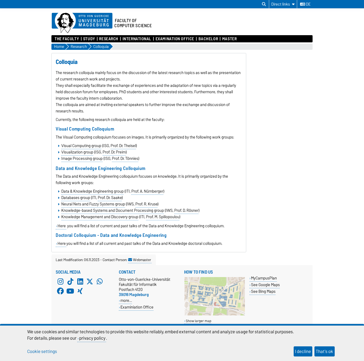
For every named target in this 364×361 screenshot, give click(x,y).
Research (108, 39)
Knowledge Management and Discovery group (99, 217)
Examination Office (175, 39)
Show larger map (198, 321)
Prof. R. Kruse (146, 204)
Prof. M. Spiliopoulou (162, 217)
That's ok (324, 351)
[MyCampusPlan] (214, 314)
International (137, 39)
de (307, 4)
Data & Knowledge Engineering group (92, 191)
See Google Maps (265, 284)
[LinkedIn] (80, 281)
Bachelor (208, 39)
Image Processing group (82, 158)
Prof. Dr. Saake (110, 197)
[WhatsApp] (99, 281)
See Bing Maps (263, 291)
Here (62, 226)
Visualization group (77, 152)
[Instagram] (60, 281)
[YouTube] (70, 291)
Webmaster (142, 260)
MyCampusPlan (264, 278)
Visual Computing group (81, 146)
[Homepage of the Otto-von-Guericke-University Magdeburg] (82, 23)
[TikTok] (70, 281)
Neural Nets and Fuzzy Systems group (93, 204)
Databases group (75, 197)
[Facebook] (60, 291)
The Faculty (67, 39)
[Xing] (80, 291)
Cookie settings (42, 351)
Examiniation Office (136, 307)
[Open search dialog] (264, 4)
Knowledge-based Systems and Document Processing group (112, 210)
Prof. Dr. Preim (114, 152)
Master (229, 39)
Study (89, 39)
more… (126, 300)
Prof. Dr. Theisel (123, 146)
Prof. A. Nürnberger (147, 191)
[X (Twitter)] (90, 281)
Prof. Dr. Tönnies (125, 158)
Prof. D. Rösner (186, 210)
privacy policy (92, 338)
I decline (303, 351)
